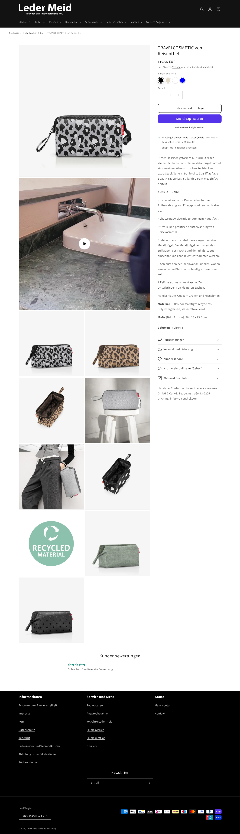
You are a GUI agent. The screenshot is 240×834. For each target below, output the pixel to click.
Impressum (26, 713)
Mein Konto (162, 705)
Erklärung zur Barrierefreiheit (38, 705)
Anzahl (161, 88)
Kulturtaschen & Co (33, 32)
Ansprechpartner (98, 713)
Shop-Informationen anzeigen (179, 147)
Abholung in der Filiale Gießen (38, 754)
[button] (39, 22)
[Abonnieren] (149, 783)
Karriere (92, 746)
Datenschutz (27, 729)
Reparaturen (95, 705)
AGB (21, 721)
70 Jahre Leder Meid (100, 721)
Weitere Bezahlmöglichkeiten (189, 127)
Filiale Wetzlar (96, 738)
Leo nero (161, 80)
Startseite (14, 32)
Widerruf (24, 738)
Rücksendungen (29, 762)
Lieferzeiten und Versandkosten (39, 746)
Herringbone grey (168, 80)
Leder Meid (32, 828)
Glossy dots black (182, 80)
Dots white (175, 80)
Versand (176, 67)
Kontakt (160, 713)
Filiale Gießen (95, 729)
